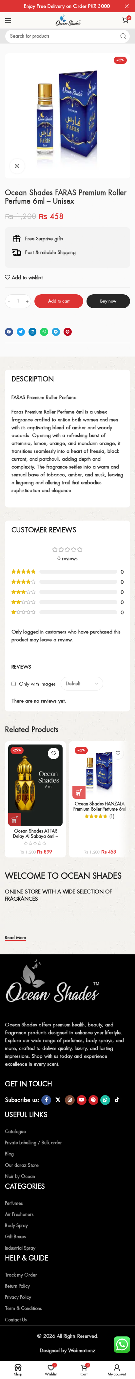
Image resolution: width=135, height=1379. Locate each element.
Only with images (37, 684)
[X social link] (58, 1100)
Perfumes (14, 1203)
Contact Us (16, 1320)
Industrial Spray (20, 1248)
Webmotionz (81, 1350)
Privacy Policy (18, 1297)
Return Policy (17, 1286)
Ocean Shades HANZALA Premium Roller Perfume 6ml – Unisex (99, 809)
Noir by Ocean (20, 1176)
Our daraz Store (22, 1165)
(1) (111, 816)
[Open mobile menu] (8, 20)
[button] (9, 332)
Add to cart (58, 301)
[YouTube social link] (82, 1100)
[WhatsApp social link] (105, 1100)
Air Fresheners (19, 1214)
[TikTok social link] (117, 1100)
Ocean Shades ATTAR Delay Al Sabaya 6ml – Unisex (35, 836)
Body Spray (16, 1225)
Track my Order (21, 1275)
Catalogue (15, 1131)
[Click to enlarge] (17, 166)
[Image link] (54, 985)
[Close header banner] (127, 6)
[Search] (123, 36)
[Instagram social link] (70, 1100)
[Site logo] (67, 20)
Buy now (108, 301)
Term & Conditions (23, 1308)
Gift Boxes (15, 1237)
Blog (9, 1154)
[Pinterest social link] (93, 1100)
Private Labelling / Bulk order (33, 1143)
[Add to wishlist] (53, 753)
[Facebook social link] (46, 1100)
